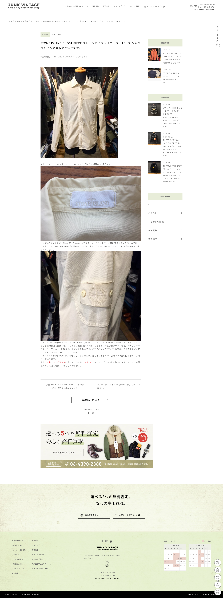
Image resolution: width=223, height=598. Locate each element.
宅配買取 (217, 562)
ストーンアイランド (56, 362)
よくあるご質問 (37, 559)
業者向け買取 (18, 564)
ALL (150, 204)
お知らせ (152, 213)
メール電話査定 (218, 569)
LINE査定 (217, 584)
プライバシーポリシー (11, 595)
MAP (107, 567)
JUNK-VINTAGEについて (21, 568)
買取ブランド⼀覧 (38, 554)
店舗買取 (16, 554)
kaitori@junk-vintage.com (204, 9)
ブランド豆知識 (156, 221)
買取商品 (46, 56)
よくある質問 (134, 6)
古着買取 (152, 230)
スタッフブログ (119, 6)
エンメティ (87, 362)
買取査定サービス (18, 540)
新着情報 (35, 550)
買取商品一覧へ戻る (91, 400)
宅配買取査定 (18, 545)
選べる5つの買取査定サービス (77, 6)
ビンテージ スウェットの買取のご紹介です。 (116, 386)
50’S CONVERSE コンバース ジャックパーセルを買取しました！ (65, 386)
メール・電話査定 (19, 550)
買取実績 (106, 6)
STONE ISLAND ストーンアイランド (71, 56)
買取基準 (95, 6)
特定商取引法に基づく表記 (30, 595)
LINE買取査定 (18, 559)
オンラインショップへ (155, 6)
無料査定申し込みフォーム (41, 564)
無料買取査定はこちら (94, 515)
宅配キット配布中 (129, 515)
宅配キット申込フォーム (40, 568)
